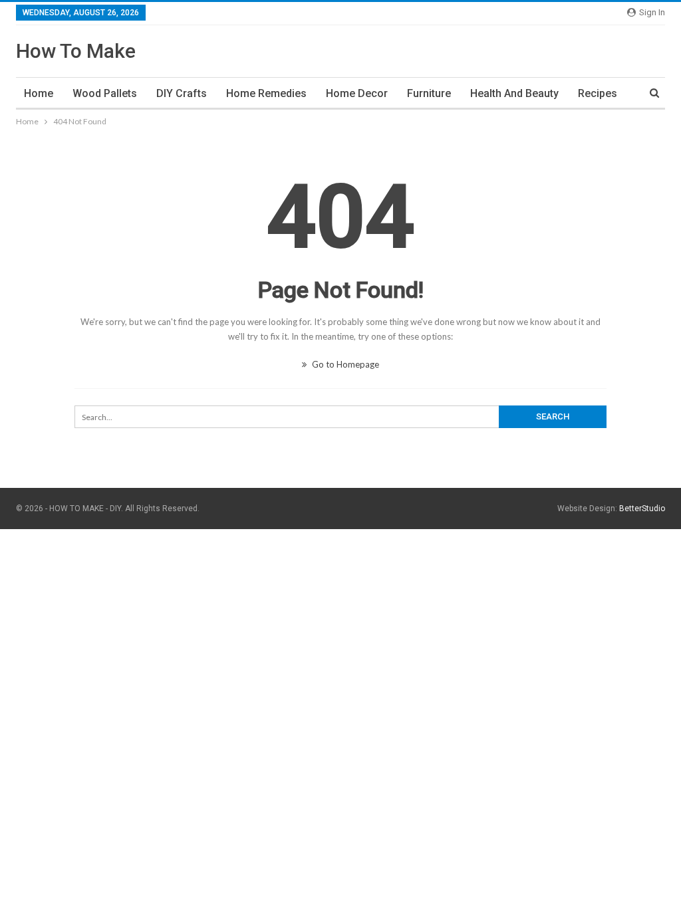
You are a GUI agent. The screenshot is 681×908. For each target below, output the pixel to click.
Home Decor (357, 93)
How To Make (76, 50)
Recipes (597, 93)
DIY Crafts (181, 93)
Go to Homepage (344, 364)
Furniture (429, 93)
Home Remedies (266, 93)
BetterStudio (642, 508)
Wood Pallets (104, 93)
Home (38, 93)
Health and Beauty (514, 93)
